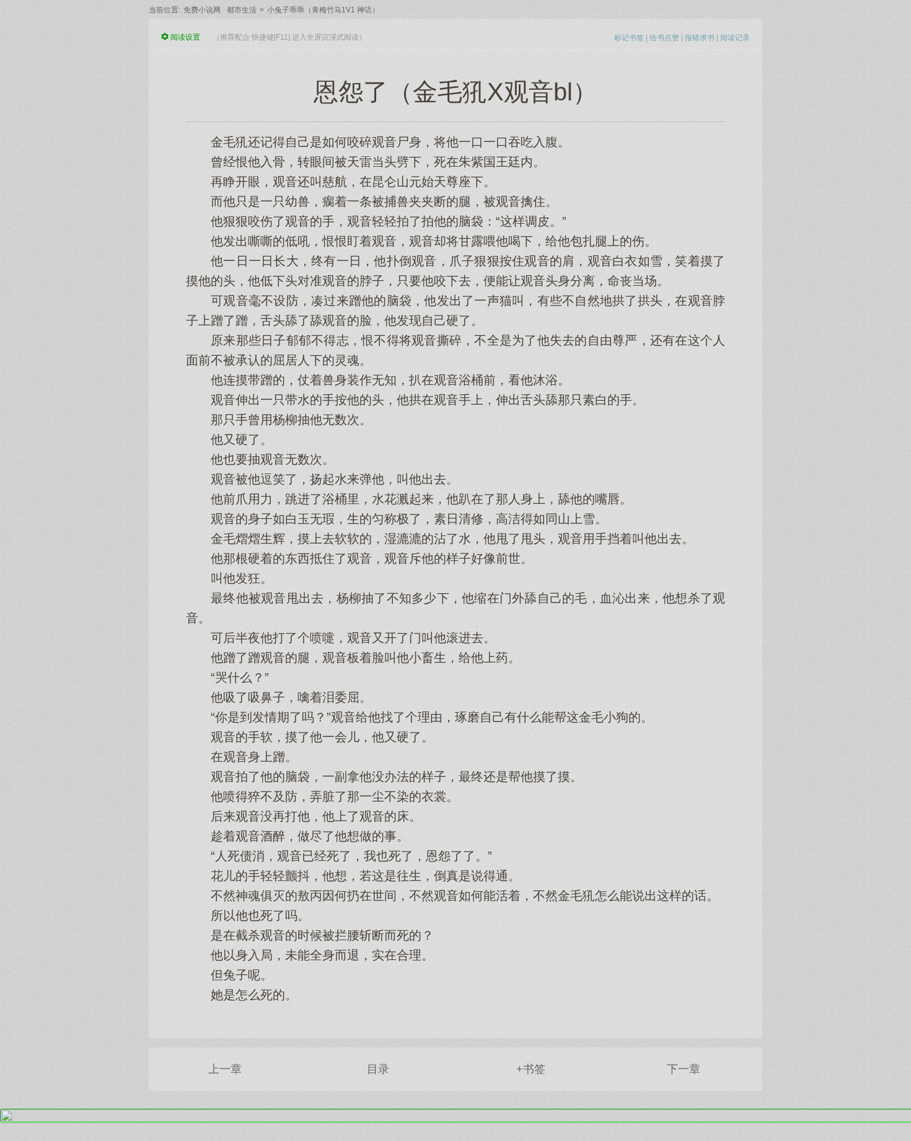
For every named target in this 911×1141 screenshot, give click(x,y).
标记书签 (629, 37)
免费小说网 (202, 10)
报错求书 (700, 37)
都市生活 (242, 10)
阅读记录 (735, 37)
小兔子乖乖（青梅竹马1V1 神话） (323, 10)
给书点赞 (664, 37)
